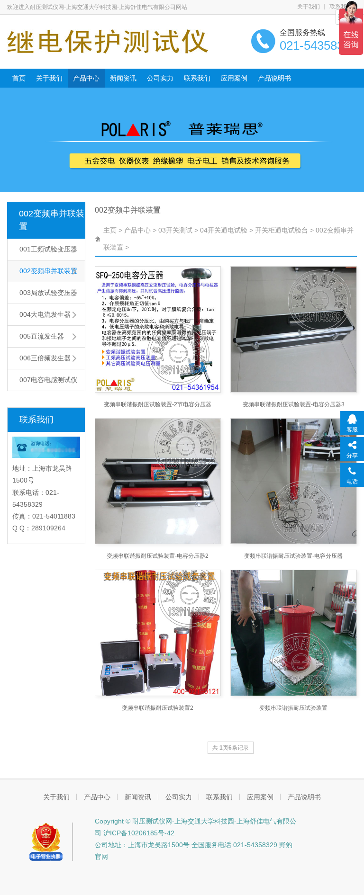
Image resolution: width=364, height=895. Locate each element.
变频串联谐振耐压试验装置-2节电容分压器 (157, 404)
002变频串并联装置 (51, 220)
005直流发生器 (41, 336)
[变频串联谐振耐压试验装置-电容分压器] (293, 481)
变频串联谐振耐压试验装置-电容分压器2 (158, 556)
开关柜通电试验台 (281, 230)
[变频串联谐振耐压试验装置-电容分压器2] (158, 481)
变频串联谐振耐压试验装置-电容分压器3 (294, 404)
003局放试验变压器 (48, 292)
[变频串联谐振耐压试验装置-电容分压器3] (293, 329)
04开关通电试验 (223, 230)
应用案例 (234, 78)
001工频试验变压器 (48, 249)
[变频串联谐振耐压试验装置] (293, 633)
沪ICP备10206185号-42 (137, 833)
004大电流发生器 (45, 314)
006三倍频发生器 (45, 358)
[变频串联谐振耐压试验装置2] (158, 633)
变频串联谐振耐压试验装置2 (157, 708)
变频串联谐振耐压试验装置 (293, 708)
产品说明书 (274, 78)
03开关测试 (175, 230)
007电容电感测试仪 (48, 380)
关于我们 (308, 6)
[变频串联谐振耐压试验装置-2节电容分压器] (158, 329)
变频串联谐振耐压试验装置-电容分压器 (293, 556)
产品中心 (86, 78)
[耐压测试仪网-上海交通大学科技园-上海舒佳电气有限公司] (108, 41)
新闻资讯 (123, 78)
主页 (110, 230)
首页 (19, 78)
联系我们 (197, 78)
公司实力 (160, 78)
